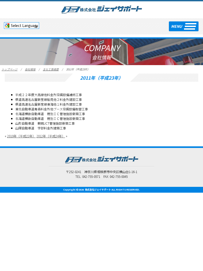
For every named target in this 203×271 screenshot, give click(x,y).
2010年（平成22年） (21, 136)
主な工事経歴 (51, 69)
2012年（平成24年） (50, 136)
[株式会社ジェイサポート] (101, 9)
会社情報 (30, 69)
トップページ (9, 69)
